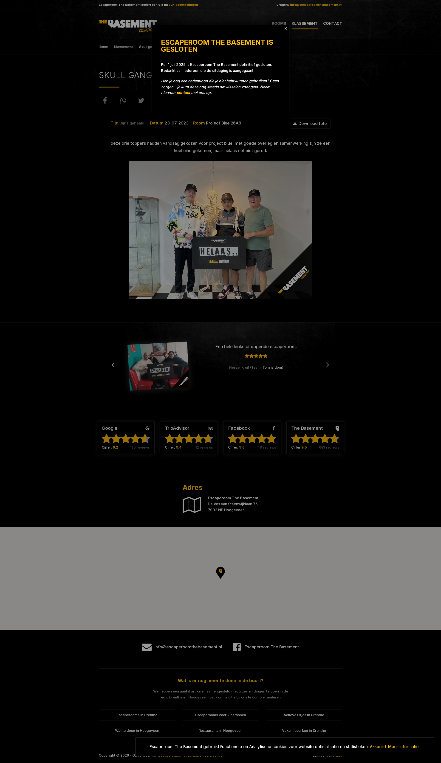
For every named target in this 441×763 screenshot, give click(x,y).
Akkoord (378, 747)
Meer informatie (403, 747)
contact (183, 92)
